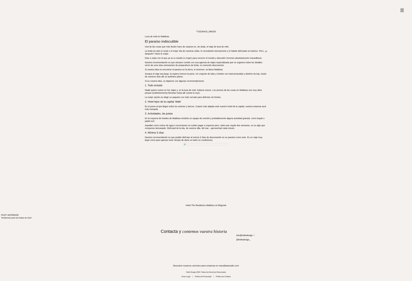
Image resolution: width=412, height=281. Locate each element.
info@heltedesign (244, 235)
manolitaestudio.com (229, 265)
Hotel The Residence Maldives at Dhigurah (206, 205)
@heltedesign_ (243, 239)
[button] (402, 10)
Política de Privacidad (203, 276)
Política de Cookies (223, 276)
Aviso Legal (185, 276)
